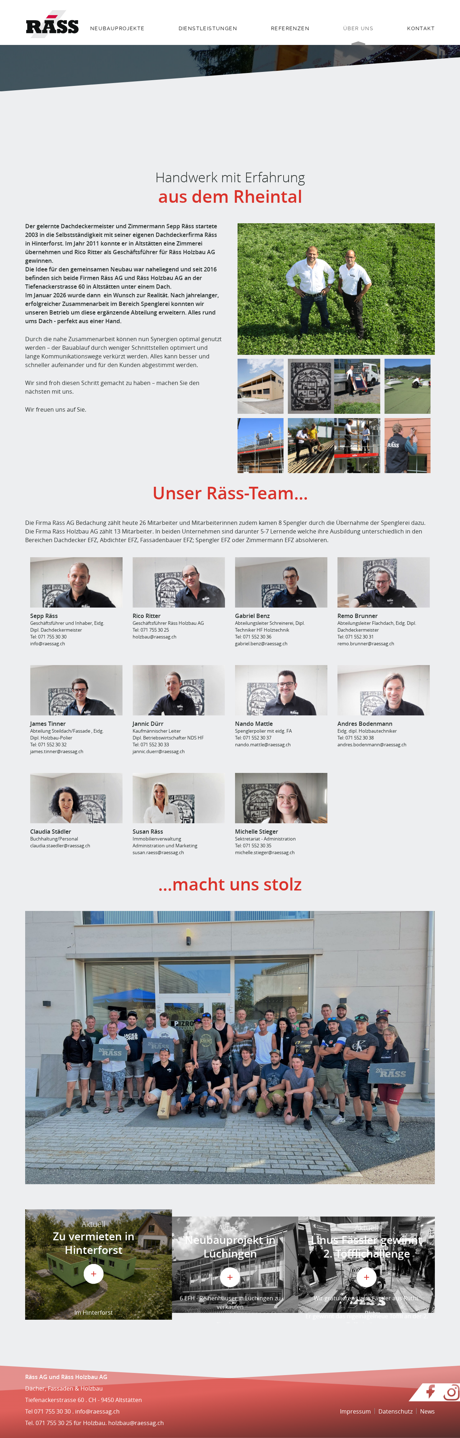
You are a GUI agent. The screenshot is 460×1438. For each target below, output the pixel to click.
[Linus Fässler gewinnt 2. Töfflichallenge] (366, 1265)
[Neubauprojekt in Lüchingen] (230, 1265)
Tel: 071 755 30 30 (48, 636)
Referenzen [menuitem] (290, 28)
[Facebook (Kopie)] (431, 1397)
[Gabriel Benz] (281, 582)
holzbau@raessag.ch (154, 636)
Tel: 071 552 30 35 (253, 845)
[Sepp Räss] (76, 582)
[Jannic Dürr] (179, 690)
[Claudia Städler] (76, 798)
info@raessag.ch (47, 643)
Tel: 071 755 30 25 (151, 630)
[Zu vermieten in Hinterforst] (93, 1265)
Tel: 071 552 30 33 (151, 744)
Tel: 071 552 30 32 (48, 744)
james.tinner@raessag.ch (56, 751)
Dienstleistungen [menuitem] (208, 28)
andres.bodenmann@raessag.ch (371, 744)
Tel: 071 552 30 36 (253, 636)
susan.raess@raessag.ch (158, 852)
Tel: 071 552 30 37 (253, 737)
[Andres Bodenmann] (383, 690)
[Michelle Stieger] (281, 798)
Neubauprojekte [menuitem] (117, 28)
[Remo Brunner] (383, 582)
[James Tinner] (76, 690)
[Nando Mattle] (281, 690)
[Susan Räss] (179, 798)
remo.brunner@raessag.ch (365, 643)
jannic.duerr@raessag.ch (159, 751)
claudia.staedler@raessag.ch (60, 845)
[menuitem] (117, 33)
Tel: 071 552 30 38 (355, 737)
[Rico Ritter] (179, 582)
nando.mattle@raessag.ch (263, 744)
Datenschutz (395, 1411)
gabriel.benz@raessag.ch (261, 643)
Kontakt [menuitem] (421, 28)
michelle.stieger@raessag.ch (265, 852)
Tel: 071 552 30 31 (355, 636)
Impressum (355, 1411)
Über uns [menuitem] (358, 28)
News (427, 1411)
